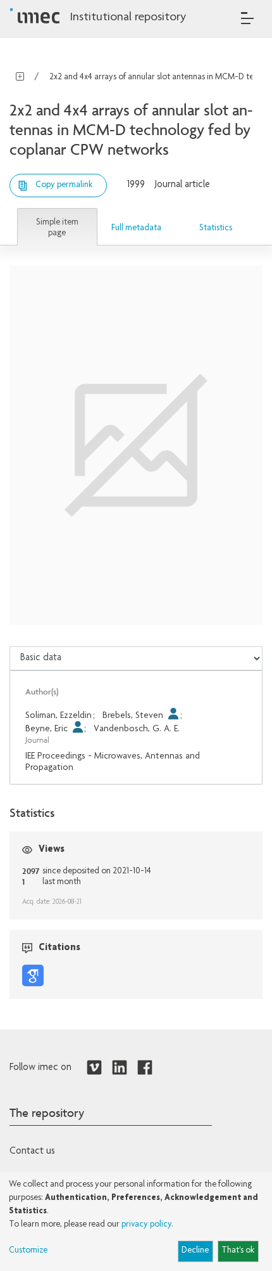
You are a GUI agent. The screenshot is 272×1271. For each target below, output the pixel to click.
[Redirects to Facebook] (144, 1068)
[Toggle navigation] (247, 18)
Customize (28, 1250)
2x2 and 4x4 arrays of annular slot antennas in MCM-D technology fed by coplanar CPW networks (154, 77)
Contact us (32, 1152)
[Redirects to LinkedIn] (119, 1068)
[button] (57, 226)
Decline (195, 1250)
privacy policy (146, 1224)
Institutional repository (128, 17)
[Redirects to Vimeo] (94, 1068)
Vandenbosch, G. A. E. (137, 729)
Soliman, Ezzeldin (58, 715)
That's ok (237, 1250)
